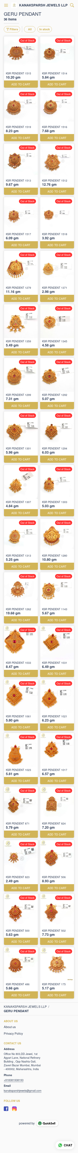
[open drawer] (6, 5)
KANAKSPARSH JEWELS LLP (43, 5)
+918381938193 (13, 1080)
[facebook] (6, 1109)
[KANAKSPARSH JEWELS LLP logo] (14, 5)
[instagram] (14, 1109)
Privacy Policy (13, 1033)
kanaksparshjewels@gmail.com (22, 1090)
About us (10, 1027)
